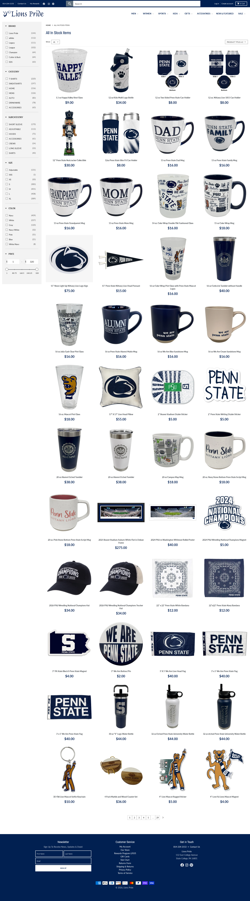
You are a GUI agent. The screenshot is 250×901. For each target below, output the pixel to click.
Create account (227, 3)
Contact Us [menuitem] (22, 3)
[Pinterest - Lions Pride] (53, 3)
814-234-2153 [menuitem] (8, 3)
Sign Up (63, 868)
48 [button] (54, 42)
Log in (216, 3)
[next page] (163, 817)
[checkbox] (21, 33)
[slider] (6, 269)
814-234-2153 (179, 847)
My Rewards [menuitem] (34, 3)
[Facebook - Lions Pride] (43, 3)
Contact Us (195, 847)
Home (48, 25)
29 (157, 817)
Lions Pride (128, 887)
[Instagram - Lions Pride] (48, 3)
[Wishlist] (211, 3)
